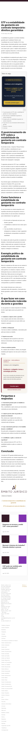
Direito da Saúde (5, 653)
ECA (2, 697)
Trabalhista (3, 727)
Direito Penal (4, 679)
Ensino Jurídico (4, 699)
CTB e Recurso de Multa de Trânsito (9, 640)
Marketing (3, 708)
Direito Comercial (5, 649)
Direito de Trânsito (5, 658)
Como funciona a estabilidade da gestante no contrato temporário (12, 116)
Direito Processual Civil (6, 686)
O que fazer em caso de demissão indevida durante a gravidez (14, 123)
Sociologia (3, 721)
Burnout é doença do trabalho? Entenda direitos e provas (14, 546)
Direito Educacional (5, 666)
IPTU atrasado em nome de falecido (14, 506)
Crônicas (3, 638)
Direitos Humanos (5, 695)
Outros (3, 717)
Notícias (3, 714)
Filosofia (3, 701)
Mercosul (3, 710)
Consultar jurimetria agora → (12, 102)
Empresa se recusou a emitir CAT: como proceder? (13, 525)
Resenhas (3, 719)
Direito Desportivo (5, 660)
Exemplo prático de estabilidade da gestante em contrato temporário (13, 120)
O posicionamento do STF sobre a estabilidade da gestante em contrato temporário (13, 112)
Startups (3, 723)
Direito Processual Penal (6, 688)
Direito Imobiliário (5, 673)
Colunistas (3, 636)
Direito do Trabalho (6, 495)
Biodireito (3, 629)
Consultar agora (14, 386)
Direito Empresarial (5, 671)
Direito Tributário (5, 693)
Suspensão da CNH (5, 725)
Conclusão (5, 128)
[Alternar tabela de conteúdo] (23, 110)
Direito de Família (5, 655)
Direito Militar (4, 677)
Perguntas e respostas (7, 126)
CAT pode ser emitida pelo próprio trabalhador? (12, 567)
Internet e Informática (6, 703)
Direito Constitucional (6, 651)
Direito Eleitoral (4, 669)
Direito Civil (4, 647)
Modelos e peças (5, 712)
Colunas (3, 634)
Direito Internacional (5, 675)
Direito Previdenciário (6, 682)
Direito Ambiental (5, 645)
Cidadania (3, 631)
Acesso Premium (5, 627)
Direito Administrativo (6, 642)
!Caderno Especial (5, 625)
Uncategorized (4, 730)
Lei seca (3, 706)
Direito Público (4, 690)
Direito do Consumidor (6, 662)
